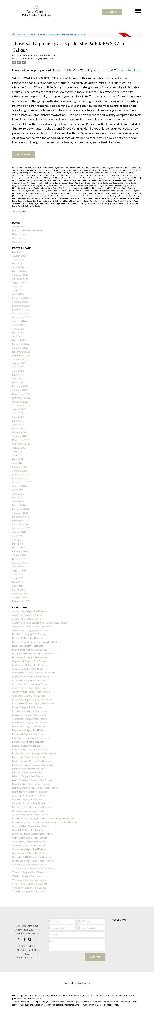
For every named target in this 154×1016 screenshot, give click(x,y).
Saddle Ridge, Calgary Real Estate (115, 196)
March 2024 (19, 340)
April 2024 (18, 336)
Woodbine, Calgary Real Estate (29, 887)
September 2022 (21, 405)
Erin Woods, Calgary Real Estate (75, 180)
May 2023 (17, 374)
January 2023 (20, 390)
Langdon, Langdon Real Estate (23, 185)
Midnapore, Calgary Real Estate (80, 188)
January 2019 (19, 555)
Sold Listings (19, 242)
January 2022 (20, 436)
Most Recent (19, 252)
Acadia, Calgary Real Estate (58, 168)
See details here (129, 70)
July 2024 (17, 324)
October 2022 (20, 401)
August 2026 (19, 255)
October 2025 (20, 278)
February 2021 (20, 466)
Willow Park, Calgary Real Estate (108, 203)
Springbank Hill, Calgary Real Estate (56, 201)
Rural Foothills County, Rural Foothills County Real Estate (34, 196)
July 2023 (17, 367)
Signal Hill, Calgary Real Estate (86, 198)
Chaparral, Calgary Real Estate (48, 175)
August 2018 (19, 570)
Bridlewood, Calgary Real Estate (97, 173)
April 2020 (18, 501)
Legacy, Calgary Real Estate (46, 185)
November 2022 (21, 397)
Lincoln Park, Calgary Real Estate (70, 185)
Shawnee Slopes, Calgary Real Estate (35, 198)
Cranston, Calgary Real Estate (100, 178)
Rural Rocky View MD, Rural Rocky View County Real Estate (79, 196)
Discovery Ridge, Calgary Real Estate (126, 178)
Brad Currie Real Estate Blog (27, 230)
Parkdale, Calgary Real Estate (105, 193)
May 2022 (17, 420)
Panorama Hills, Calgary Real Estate (79, 193)
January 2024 (20, 348)
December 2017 (21, 601)
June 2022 (18, 417)
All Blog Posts (19, 226)
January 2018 (19, 597)
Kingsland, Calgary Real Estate (96, 183)
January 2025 (20, 301)
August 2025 (19, 282)
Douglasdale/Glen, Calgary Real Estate (26, 180)
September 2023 (21, 359)
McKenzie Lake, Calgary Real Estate (25, 188)
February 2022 (20, 432)
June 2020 (18, 493)
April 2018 (17, 585)
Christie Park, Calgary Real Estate (37, 58)
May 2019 (17, 543)
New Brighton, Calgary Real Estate (53, 191)
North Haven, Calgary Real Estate (112, 191)
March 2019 (18, 547)
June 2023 (18, 371)
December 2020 (21, 474)
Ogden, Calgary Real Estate (32, 193)
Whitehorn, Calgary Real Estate (83, 203)
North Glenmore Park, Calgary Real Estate (83, 191)
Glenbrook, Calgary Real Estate (23, 183)
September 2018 (21, 566)
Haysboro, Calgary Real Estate (72, 183)
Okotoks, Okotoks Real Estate (54, 193)
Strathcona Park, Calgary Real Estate (85, 201)
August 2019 (19, 532)
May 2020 (18, 497)
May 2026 (17, 263)
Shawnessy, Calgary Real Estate (62, 198)
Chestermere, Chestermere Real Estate (75, 175)
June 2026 (18, 259)
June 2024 (18, 328)
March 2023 (19, 382)
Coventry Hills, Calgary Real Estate (75, 178)
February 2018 (20, 593)
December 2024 (21, 305)
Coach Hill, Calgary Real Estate (128, 175)
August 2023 (19, 363)
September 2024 (21, 317)
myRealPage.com (82, 983)
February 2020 (20, 509)
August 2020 (19, 486)
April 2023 (18, 378)
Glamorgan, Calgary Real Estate (123, 180)
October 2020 (20, 478)
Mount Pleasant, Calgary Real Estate (26, 191)
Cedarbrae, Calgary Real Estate (24, 175)
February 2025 (20, 298)
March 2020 (19, 505)
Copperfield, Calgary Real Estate (49, 178)
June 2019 (17, 539)
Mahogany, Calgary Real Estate (126, 185)
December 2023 (21, 351)
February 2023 (20, 386)
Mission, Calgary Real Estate (126, 188)
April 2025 (18, 294)
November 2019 (20, 520)
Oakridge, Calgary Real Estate (28, 795)
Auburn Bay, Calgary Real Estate (40, 170)
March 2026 (19, 271)
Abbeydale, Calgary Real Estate (35, 168)
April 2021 (17, 463)
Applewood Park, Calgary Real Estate (32, 626)
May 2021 (17, 459)
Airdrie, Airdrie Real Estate (80, 168)
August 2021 (19, 447)
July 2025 (17, 286)
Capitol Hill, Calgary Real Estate (122, 173)
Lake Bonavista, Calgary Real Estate (122, 183)
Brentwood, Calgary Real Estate (40, 173)
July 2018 (17, 574)
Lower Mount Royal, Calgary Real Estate (99, 185)
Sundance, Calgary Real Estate (111, 201)
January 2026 (20, 275)
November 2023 (21, 355)
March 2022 (19, 428)
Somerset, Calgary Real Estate (29, 849)
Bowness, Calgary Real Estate (28, 645)
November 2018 (20, 559)
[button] (112, 12)
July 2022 (17, 413)
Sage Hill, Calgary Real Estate (28, 830)
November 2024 (21, 309)
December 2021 (20, 440)
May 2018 (17, 582)
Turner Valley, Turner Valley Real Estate (33, 868)
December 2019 (21, 516)
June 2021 (17, 455)
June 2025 (18, 290)
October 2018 (20, 562)
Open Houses (19, 238)
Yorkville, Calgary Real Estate (29, 206)
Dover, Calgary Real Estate (52, 180)
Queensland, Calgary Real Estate (129, 193)
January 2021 (19, 470)
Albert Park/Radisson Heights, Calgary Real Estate (110, 168)
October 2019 (20, 524)
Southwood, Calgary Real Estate (30, 201)
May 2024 (18, 332)
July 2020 (17, 490)
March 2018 (18, 589)
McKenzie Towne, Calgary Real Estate (54, 188)
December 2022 (21, 394)
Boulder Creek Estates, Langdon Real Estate (116, 170)
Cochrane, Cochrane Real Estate (24, 178)
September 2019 (21, 528)
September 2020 (21, 482)
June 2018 (17, 578)
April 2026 (18, 267)
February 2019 (20, 551)
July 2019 (17, 536)
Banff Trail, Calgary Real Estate (65, 170)
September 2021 (21, 443)
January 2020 (20, 513)
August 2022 (19, 409)
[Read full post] (77, 36)
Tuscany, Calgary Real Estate (38, 203)
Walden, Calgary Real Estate (60, 203)
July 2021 (17, 451)
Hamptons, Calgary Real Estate (48, 183)
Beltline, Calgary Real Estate (88, 170)
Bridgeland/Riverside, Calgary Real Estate (68, 173)
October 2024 (20, 313)
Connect (112, 12)
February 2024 (20, 344)
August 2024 (19, 321)
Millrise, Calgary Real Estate (103, 188)
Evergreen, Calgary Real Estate (99, 180)
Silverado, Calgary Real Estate (110, 198)
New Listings (19, 234)
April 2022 (18, 424)
